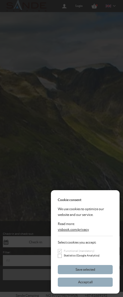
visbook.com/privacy (73, 229)
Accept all (85, 282)
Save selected (85, 269)
